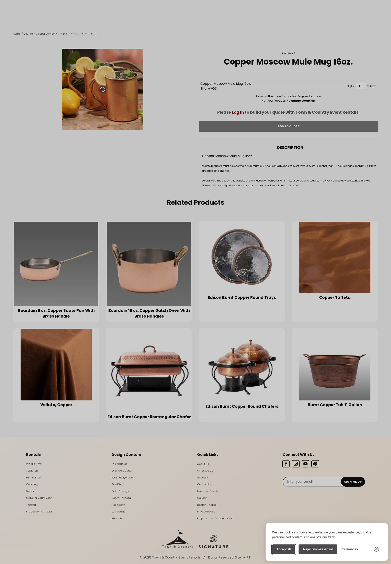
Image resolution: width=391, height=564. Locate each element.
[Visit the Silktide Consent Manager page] (376, 549)
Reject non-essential (318, 549)
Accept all (284, 549)
